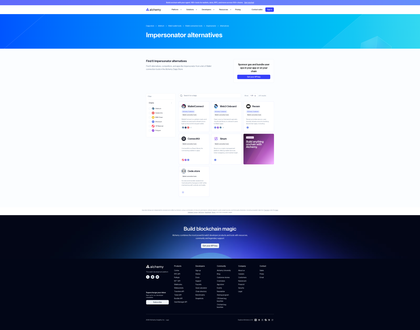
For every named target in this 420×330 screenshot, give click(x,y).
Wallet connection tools (193, 26)
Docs (197, 277)
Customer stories (223, 277)
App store (220, 284)
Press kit (241, 284)
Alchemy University (224, 270)
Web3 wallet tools (174, 26)
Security (241, 288)
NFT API (177, 281)
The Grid (266, 210)
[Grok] (272, 320)
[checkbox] (150, 109)
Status (197, 274)
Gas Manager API (180, 302)
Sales (262, 270)
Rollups (176, 277)
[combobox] (253, 96)
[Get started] (210, 2)
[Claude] (269, 320)
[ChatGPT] (255, 320)
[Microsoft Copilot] (265, 320)
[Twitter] (148, 277)
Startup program (223, 295)
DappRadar (208, 212)
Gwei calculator (201, 288)
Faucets (198, 284)
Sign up (198, 270)
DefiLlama (201, 212)
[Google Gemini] (259, 320)
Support (198, 281)
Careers (241, 274)
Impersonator (211, 26)
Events (219, 288)
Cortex (176, 270)
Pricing (238, 10)
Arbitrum (161, 26)
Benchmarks (200, 295)
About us (241, 270)
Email (262, 277)
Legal (240, 291)
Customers (242, 277)
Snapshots (199, 298)
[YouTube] (157, 277)
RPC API (177, 274)
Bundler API (178, 298)
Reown (214, 212)
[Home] (153, 9)
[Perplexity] (262, 320)
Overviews (221, 281)
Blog (218, 274)
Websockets (178, 288)
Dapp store (150, 26)
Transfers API (179, 291)
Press (262, 274)
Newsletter (221, 291)
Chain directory (201, 291)
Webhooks (178, 284)
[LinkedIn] (152, 277)
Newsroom (242, 281)
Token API (177, 295)
